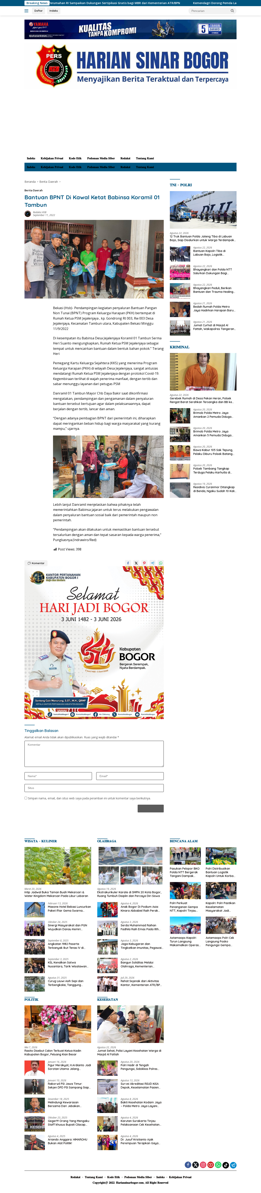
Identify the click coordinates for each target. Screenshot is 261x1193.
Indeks (54, 10)
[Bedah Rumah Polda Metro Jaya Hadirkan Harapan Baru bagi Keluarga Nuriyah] (180, 309)
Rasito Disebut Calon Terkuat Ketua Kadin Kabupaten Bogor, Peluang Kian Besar (52, 1052)
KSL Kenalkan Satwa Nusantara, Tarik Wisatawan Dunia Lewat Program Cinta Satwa (67, 964)
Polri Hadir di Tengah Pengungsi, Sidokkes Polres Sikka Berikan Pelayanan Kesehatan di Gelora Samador (141, 1067)
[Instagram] (203, 1165)
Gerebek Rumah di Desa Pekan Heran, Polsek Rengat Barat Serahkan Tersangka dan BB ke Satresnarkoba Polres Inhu (201, 400)
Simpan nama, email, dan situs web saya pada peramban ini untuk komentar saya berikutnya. (89, 798)
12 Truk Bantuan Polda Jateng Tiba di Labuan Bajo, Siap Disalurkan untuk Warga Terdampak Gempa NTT (202, 238)
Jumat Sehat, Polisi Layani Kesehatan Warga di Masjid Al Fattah (129, 1052)
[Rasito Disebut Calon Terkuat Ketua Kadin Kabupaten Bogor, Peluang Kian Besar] (57, 1024)
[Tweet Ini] (136, 563)
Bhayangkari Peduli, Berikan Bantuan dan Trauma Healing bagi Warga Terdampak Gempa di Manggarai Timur (213, 289)
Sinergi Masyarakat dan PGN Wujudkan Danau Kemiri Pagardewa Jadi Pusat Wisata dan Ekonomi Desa (68, 927)
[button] (232, 10)
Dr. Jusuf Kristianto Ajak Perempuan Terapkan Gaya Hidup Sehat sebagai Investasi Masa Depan (141, 1141)
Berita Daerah (33, 190)
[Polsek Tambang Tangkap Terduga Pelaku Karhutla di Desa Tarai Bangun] (180, 471)
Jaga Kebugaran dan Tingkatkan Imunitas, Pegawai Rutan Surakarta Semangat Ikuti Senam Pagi (141, 945)
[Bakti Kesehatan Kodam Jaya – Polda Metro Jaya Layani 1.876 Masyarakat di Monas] (107, 1105)
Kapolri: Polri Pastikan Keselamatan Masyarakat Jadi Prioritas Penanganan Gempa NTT (220, 906)
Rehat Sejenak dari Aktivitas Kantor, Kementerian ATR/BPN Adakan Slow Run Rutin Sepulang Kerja (141, 983)
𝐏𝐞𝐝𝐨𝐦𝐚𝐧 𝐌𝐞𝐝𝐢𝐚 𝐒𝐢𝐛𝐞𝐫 (101, 158)
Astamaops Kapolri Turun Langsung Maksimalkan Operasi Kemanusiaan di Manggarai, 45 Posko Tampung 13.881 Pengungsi (184, 941)
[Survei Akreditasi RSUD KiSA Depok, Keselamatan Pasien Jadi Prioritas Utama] (107, 1086)
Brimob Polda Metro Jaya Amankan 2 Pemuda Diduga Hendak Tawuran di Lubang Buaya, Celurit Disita (212, 414)
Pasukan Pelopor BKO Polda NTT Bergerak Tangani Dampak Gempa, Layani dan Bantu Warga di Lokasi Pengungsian (185, 872)
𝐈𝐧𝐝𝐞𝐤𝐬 (31, 158)
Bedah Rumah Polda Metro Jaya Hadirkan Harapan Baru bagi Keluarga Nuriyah (213, 308)
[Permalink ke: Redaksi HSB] (27, 213)
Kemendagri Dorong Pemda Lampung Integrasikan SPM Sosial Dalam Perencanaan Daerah (189, 3)
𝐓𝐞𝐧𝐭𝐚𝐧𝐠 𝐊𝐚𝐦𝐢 (145, 158)
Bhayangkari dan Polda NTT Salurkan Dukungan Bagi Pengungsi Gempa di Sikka (212, 271)
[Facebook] (188, 1165)
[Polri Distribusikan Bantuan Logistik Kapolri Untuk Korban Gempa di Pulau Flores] (221, 856)
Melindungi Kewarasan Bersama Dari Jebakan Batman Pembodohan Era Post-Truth (65, 1104)
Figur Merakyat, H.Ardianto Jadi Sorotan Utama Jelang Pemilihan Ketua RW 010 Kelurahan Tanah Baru (69, 1067)
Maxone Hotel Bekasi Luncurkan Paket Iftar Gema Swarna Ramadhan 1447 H (69, 908)
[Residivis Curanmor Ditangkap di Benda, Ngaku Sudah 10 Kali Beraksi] (180, 490)
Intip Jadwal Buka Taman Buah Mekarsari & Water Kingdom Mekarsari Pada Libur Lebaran (56, 894)
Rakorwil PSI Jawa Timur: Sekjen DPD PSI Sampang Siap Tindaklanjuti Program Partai (68, 1085)
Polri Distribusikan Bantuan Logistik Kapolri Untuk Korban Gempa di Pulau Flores (221, 872)
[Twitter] (195, 1165)
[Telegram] (233, 1165)
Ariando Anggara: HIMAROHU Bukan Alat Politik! (67, 1141)
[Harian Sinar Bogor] (130, 66)
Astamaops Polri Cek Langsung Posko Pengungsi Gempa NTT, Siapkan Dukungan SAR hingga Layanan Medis (221, 941)
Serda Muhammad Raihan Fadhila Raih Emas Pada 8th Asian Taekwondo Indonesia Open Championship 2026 (140, 927)
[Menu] (27, 10)
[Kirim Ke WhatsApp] (161, 563)
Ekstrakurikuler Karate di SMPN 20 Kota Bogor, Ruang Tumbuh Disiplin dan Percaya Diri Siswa (129, 894)
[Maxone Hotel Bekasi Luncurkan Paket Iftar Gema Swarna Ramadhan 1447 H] (34, 909)
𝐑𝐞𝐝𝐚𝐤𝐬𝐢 (125, 158)
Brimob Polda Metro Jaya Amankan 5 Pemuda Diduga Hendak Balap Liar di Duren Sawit (212, 433)
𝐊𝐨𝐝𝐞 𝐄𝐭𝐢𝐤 (75, 158)
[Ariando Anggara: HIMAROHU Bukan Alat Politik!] (34, 1142)
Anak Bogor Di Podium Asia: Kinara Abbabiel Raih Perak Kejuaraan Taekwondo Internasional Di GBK (140, 908)
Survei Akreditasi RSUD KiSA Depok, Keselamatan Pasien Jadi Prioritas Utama (140, 1085)
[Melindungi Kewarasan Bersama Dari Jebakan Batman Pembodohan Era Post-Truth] (34, 1105)
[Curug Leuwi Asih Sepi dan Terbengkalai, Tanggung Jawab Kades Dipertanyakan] (34, 984)
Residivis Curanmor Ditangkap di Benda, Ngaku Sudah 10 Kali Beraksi (214, 489)
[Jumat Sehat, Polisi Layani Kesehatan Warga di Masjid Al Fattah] (130, 1024)
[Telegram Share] (152, 563)
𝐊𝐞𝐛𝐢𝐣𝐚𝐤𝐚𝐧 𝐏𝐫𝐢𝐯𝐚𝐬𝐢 (52, 158)
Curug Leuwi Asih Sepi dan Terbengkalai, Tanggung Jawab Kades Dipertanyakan (68, 983)
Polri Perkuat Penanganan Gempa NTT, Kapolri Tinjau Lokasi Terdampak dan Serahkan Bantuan (184, 906)
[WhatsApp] (218, 1165)
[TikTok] (225, 1165)
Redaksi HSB (39, 212)
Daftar (38, 10)
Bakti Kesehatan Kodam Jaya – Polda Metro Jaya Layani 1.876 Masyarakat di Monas (141, 1104)
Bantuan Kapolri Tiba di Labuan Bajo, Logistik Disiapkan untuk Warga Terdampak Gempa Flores (211, 252)
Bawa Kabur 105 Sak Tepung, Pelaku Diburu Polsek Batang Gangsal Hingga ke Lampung (213, 452)
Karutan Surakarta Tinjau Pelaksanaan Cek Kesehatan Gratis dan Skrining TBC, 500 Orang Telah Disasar (140, 1122)
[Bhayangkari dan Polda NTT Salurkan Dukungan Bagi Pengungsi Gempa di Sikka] (180, 272)
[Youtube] (210, 1165)
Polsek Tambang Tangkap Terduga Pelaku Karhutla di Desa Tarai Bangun (211, 470)
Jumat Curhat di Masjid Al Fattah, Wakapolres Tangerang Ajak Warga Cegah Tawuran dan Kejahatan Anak (214, 327)
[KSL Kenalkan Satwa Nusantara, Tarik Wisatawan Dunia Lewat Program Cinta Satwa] (34, 965)
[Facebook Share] (128, 563)
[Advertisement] (130, 123)
